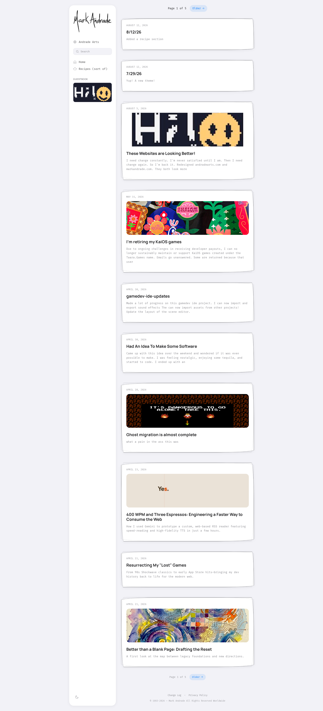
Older (196, 8)
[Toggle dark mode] (76, 697)
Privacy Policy (198, 695)
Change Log (174, 695)
